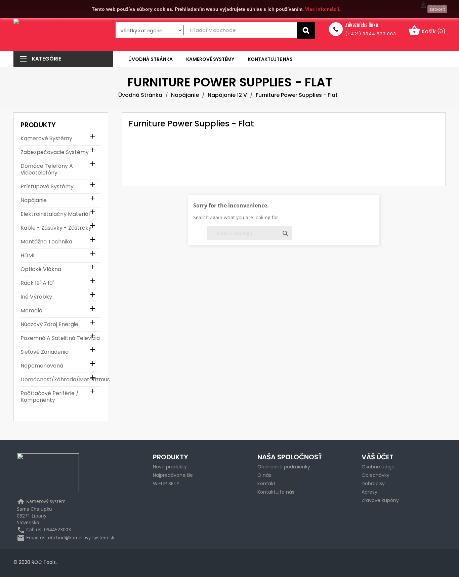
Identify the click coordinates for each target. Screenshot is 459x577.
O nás (264, 475)
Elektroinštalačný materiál (55, 214)
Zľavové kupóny (380, 500)
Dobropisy (373, 483)
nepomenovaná (41, 366)
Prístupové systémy (47, 186)
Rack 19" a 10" (37, 283)
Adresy (369, 492)
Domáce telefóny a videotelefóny (46, 170)
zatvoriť (437, 9)
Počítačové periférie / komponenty (49, 397)
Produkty (38, 124)
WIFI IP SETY (166, 483)
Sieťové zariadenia (44, 352)
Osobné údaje (378, 466)
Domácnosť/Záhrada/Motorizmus (60, 379)
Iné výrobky (36, 297)
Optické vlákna (40, 269)
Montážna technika (46, 241)
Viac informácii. (322, 9)
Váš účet (377, 457)
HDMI (27, 255)
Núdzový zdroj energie (49, 324)
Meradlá (31, 310)
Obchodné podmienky (283, 466)
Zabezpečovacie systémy (54, 152)
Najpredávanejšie (173, 475)
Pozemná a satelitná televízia (60, 338)
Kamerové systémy (46, 138)
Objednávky (375, 475)
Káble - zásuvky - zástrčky (55, 228)
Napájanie (33, 200)
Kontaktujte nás (275, 492)
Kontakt (266, 483)
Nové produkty (170, 466)
